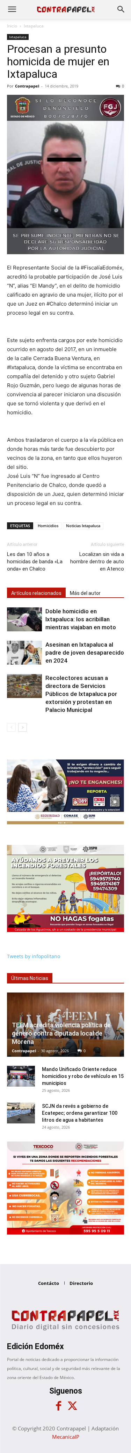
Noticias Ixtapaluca (83, 525)
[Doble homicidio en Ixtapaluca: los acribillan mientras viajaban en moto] (24, 619)
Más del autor (85, 593)
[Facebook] (58, 1406)
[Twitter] (72, 1406)
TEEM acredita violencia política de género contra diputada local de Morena (61, 1033)
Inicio (12, 26)
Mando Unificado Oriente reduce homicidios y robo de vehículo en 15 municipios (83, 1076)
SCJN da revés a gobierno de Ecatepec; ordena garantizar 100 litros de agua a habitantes (79, 1113)
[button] (12, 9)
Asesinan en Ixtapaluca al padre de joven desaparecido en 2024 (84, 652)
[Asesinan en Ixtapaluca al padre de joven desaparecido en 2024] (24, 653)
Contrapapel (27, 86)
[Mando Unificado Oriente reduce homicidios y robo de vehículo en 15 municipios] (21, 1076)
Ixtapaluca (34, 26)
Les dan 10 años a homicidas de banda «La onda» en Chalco (35, 561)
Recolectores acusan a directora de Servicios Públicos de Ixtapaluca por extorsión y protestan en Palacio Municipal (81, 693)
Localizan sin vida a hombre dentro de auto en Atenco (97, 561)
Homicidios (48, 525)
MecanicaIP (65, 1436)
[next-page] (22, 727)
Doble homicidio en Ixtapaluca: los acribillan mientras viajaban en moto (80, 619)
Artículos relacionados (36, 593)
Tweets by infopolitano (33, 956)
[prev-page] (11, 727)
